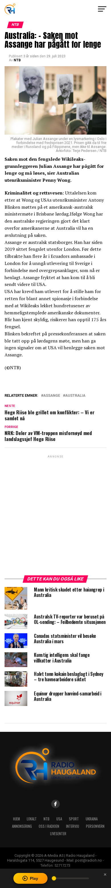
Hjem (16, 819)
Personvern (95, 826)
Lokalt (32, 819)
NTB (17, 60)
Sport (74, 819)
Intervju (72, 826)
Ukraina (92, 819)
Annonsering (22, 826)
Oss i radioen (49, 826)
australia (75, 396)
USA (59, 819)
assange (51, 396)
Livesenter (58, 833)
